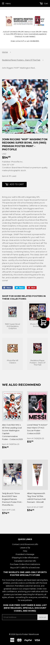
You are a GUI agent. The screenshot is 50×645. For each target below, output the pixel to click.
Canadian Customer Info (25, 561)
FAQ (25, 551)
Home (5, 52)
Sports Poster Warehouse (27, 634)
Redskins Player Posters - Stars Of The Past (21, 60)
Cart (46, 3)
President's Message (25, 554)
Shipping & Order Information (25, 557)
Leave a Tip (25, 547)
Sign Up (42, 617)
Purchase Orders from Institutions (25, 564)
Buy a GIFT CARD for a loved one (25, 567)
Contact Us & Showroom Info (25, 544)
